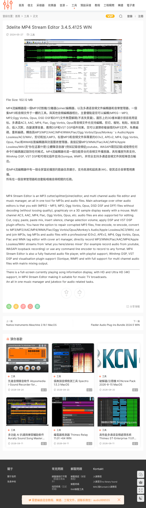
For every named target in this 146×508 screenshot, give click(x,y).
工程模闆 (109, 5)
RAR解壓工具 (77, 489)
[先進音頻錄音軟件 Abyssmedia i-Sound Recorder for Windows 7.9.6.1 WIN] (27, 358)
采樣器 (40, 5)
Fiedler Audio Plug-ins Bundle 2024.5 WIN (115, 324)
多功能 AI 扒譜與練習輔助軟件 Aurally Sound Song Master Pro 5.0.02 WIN (26, 436)
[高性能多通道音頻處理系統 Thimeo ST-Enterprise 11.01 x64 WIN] (119, 411)
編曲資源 (8, 5)
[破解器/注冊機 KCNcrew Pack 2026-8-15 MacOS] (119, 358)
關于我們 (11, 476)
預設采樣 (85, 5)
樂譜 (120, 5)
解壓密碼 (75, 484)
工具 (74, 5)
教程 (97, 5)
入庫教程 (97, 476)
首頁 (21, 5)
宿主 (30, 5)
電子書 (131, 5)
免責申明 (11, 481)
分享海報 (134, 306)
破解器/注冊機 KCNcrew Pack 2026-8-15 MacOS (117, 382)
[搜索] (120, 16)
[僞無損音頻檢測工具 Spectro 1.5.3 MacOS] (73, 358)
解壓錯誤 (75, 476)
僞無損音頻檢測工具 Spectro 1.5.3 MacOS (71, 382)
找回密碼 (56, 486)
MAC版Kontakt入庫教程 (105, 486)
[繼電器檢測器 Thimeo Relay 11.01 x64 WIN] (73, 411)
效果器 (52, 5)
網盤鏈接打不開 (59, 476)
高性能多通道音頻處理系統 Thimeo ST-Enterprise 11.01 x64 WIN (116, 436)
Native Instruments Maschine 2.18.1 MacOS (31, 324)
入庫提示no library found (105, 481)
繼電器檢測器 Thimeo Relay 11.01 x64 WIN (71, 436)
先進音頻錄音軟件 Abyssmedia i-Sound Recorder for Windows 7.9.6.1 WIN (26, 382)
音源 (62, 5)
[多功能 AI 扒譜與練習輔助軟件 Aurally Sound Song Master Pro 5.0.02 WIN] (27, 411)
